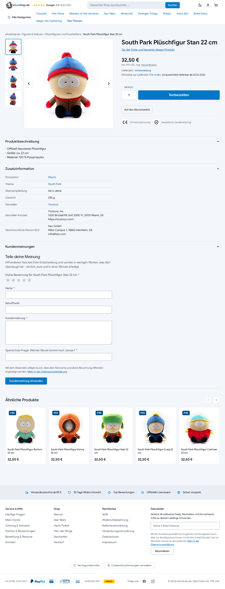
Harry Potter (61, 525)
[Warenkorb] (216, 5)
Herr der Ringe (63, 531)
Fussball (41, 13)
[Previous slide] (208, 400)
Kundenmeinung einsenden (26, 381)
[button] (13, 47)
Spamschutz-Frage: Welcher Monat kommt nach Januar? (41, 350)
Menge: (129, 87)
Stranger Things (148, 13)
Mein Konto (12, 520)
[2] (13, 280)
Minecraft (127, 13)
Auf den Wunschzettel (137, 109)
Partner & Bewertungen (20, 531)
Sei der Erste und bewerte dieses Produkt (148, 50)
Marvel (58, 514)
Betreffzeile (12, 303)
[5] (29, 280)
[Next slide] (216, 400)
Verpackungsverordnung (118, 531)
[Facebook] (144, 581)
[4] (24, 280)
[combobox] (134, 5)
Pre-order (155, 74)
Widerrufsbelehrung (115, 520)
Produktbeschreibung (22, 141)
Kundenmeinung (16, 318)
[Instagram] (153, 581)
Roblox (167, 13)
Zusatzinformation (19, 169)
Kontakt (10, 542)
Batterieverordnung (115, 525)
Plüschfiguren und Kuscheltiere (63, 34)
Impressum (109, 542)
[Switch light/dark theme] (200, 5)
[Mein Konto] (208, 5)
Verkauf (59, 542)
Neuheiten (60, 536)
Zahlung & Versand (17, 525)
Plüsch (52, 177)
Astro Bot (182, 13)
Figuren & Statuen (32, 34)
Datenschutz (110, 536)
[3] (18, 280)
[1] (8, 280)
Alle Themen (74, 21)
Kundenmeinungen (20, 247)
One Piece (57, 13)
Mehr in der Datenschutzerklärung (47, 371)
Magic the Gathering (49, 21)
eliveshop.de (12, 34)
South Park (54, 184)
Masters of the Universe (83, 13)
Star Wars (110, 13)
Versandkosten (149, 64)
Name (10, 288)
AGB (105, 514)
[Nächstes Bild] (108, 83)
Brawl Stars (200, 13)
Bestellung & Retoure (18, 536)
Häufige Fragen (15, 514)
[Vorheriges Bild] (29, 83)
